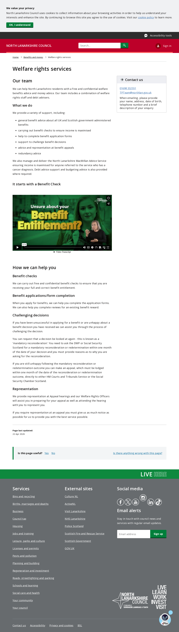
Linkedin (150, 502)
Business (18, 511)
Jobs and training (23, 533)
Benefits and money (33, 57)
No (53, 453)
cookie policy (146, 17)
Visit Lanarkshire (75, 511)
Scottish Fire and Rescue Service (84, 533)
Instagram (143, 498)
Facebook (120, 502)
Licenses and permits (26, 548)
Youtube (135, 502)
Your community (23, 600)
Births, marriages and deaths (31, 504)
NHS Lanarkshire (75, 518)
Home (16, 57)
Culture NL (71, 496)
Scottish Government (78, 541)
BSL (80, 625)
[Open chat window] (166, 618)
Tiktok (157, 502)
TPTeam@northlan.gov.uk (135, 92)
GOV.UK (69, 548)
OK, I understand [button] (19, 24)
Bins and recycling (24, 496)
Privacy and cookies (61, 625)
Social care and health (26, 593)
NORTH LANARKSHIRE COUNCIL (29, 46)
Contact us (19, 625)
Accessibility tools (161, 35)
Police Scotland (74, 526)
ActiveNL (70, 504)
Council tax (19, 518)
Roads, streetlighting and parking (33, 578)
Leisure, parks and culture (29, 541)
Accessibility (37, 625)
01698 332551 (128, 88)
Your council (20, 607)
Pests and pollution (24, 555)
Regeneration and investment (31, 570)
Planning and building (26, 563)
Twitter (127, 502)
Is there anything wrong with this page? (137, 453)
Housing (18, 526)
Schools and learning (25, 585)
